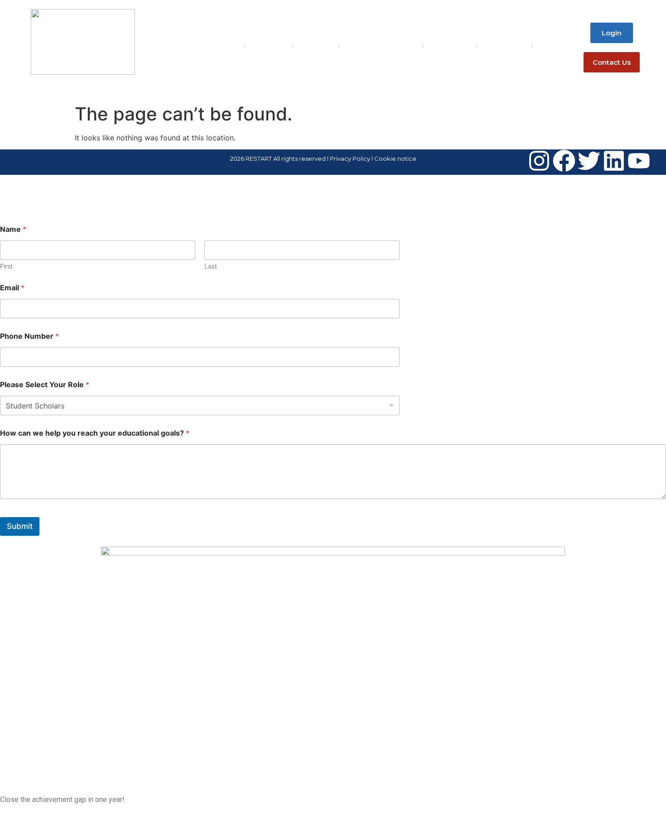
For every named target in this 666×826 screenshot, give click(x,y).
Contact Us (504, 45)
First (6, 266)
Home (226, 45)
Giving (550, 45)
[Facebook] (564, 160)
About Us (268, 45)
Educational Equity (381, 45)
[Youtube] (638, 160)
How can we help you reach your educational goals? (94, 433)
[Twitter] (589, 160)
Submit (20, 526)
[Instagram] (539, 160)
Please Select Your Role (44, 384)
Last (210, 266)
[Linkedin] (614, 160)
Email (12, 287)
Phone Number (29, 336)
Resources (450, 45)
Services (315, 45)
